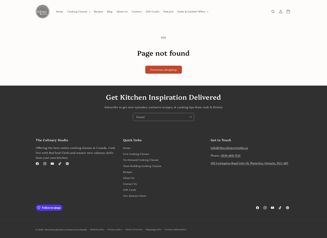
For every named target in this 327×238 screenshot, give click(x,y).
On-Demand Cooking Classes (141, 159)
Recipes (127, 172)
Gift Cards (129, 189)
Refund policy (97, 229)
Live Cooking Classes (136, 153)
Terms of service (133, 229)
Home (126, 148)
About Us (128, 177)
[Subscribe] (190, 117)
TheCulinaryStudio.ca (55, 229)
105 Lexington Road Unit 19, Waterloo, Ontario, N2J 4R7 (249, 163)
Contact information (175, 229)
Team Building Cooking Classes (142, 166)
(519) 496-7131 (230, 155)
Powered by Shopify (77, 229)
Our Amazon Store (134, 195)
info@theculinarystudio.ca (229, 148)
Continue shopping (163, 69)
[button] (78, 11)
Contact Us (130, 183)
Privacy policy (115, 229)
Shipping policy (154, 229)
